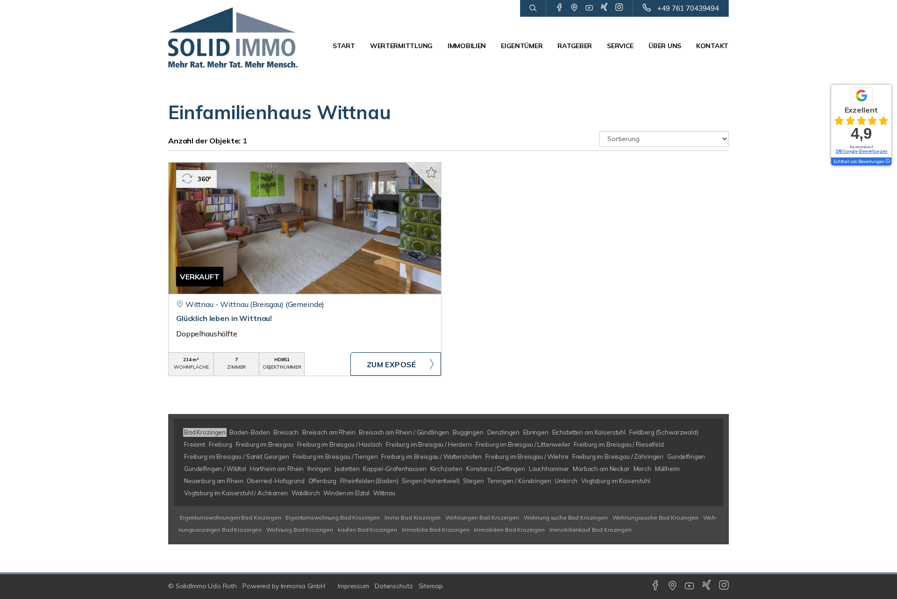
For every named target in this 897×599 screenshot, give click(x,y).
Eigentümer (521, 46)
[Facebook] (559, 8)
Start (344, 46)
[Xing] (604, 8)
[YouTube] (589, 8)
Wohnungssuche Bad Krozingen (655, 517)
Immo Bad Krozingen (412, 517)
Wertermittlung (401, 46)
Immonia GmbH (303, 586)
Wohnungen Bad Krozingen (482, 517)
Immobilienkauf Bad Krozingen (590, 529)
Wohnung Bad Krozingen (299, 529)
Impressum (353, 586)
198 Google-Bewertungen (861, 151)
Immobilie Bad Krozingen (436, 529)
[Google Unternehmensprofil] (574, 8)
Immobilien (467, 46)
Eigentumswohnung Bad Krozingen (332, 517)
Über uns (664, 46)
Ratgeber (574, 46)
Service (620, 46)
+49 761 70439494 (688, 8)
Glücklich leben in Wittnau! (224, 318)
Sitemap (431, 586)
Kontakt (712, 46)
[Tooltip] (887, 161)
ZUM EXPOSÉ (391, 364)
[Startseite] (233, 37)
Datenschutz (394, 586)
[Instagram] (619, 8)
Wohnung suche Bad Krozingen (566, 517)
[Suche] (533, 8)
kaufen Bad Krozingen (367, 529)
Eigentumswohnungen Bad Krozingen (230, 517)
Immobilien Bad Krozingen (509, 529)
